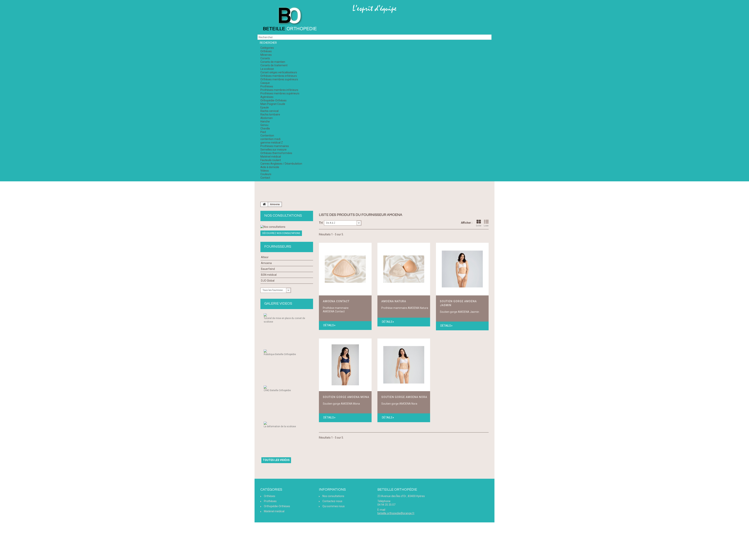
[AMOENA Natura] (403, 269)
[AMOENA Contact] (345, 269)
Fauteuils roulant (270, 160)
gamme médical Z (271, 142)
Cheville (265, 128)
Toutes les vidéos (276, 460)
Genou (264, 125)
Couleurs (265, 174)
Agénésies (266, 96)
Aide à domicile (269, 167)
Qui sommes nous (333, 506)
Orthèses (266, 51)
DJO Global (267, 280)
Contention (267, 135)
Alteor (265, 257)
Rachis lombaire (270, 114)
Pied (263, 132)
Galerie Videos (278, 303)
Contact (265, 177)
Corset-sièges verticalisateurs (278, 72)
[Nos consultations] (286, 227)
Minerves (266, 54)
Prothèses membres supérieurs (279, 93)
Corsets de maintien (272, 61)
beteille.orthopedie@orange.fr (395, 513)
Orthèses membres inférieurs (278, 75)
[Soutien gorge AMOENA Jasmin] (462, 269)
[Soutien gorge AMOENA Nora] (403, 365)
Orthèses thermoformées (276, 153)
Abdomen (266, 118)
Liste (486, 225)
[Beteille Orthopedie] (289, 19)
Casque (265, 82)
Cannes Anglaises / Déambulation (281, 163)
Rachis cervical (269, 111)
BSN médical (269, 274)
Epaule (264, 107)
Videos (264, 170)
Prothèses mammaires (274, 146)
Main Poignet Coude (272, 103)
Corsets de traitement (274, 65)
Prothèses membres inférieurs (279, 89)
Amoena (266, 263)
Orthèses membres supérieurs (279, 79)
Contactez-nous (332, 501)
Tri (321, 222)
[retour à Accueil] (264, 204)
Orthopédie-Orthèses (273, 100)
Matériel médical (270, 156)
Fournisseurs (277, 246)
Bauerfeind (268, 268)
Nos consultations (283, 215)
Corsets (265, 58)
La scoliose (267, 68)
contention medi (270, 139)
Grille (478, 225)
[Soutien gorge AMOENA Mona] (345, 365)
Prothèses (266, 86)
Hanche (265, 121)
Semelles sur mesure (273, 149)
